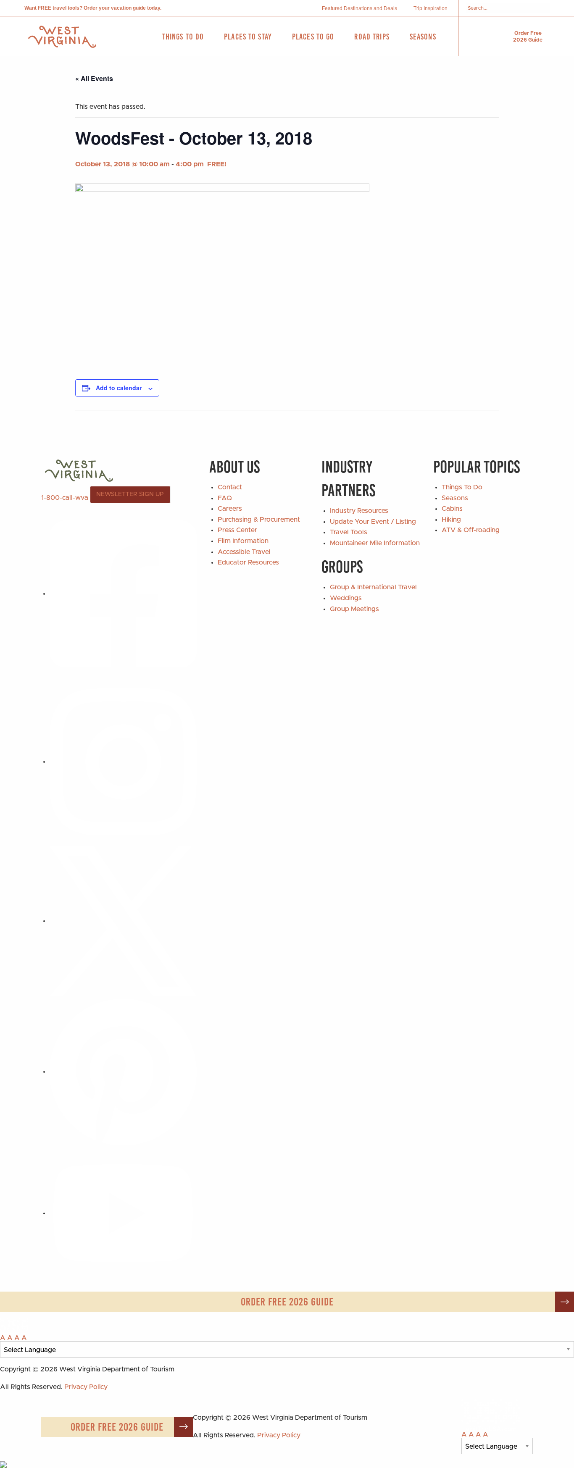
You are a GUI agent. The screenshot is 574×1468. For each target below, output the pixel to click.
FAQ (225, 498)
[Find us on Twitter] (123, 920)
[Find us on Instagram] (123, 761)
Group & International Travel (373, 587)
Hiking (451, 519)
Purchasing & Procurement (259, 519)
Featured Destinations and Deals (359, 8)
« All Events (94, 78)
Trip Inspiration (430, 8)
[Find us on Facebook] (123, 593)
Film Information (243, 541)
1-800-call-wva (64, 497)
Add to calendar (119, 387)
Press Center (237, 530)
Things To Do (462, 487)
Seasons (455, 498)
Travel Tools (348, 532)
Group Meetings (354, 609)
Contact (230, 487)
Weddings (346, 598)
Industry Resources (359, 510)
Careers (230, 508)
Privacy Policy (86, 1387)
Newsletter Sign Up (130, 494)
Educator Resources (248, 562)
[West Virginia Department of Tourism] (62, 36)
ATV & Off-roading (471, 530)
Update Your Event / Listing (373, 521)
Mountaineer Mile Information (375, 543)
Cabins (452, 508)
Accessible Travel (244, 552)
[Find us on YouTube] (123, 1213)
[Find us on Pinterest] (123, 1071)
